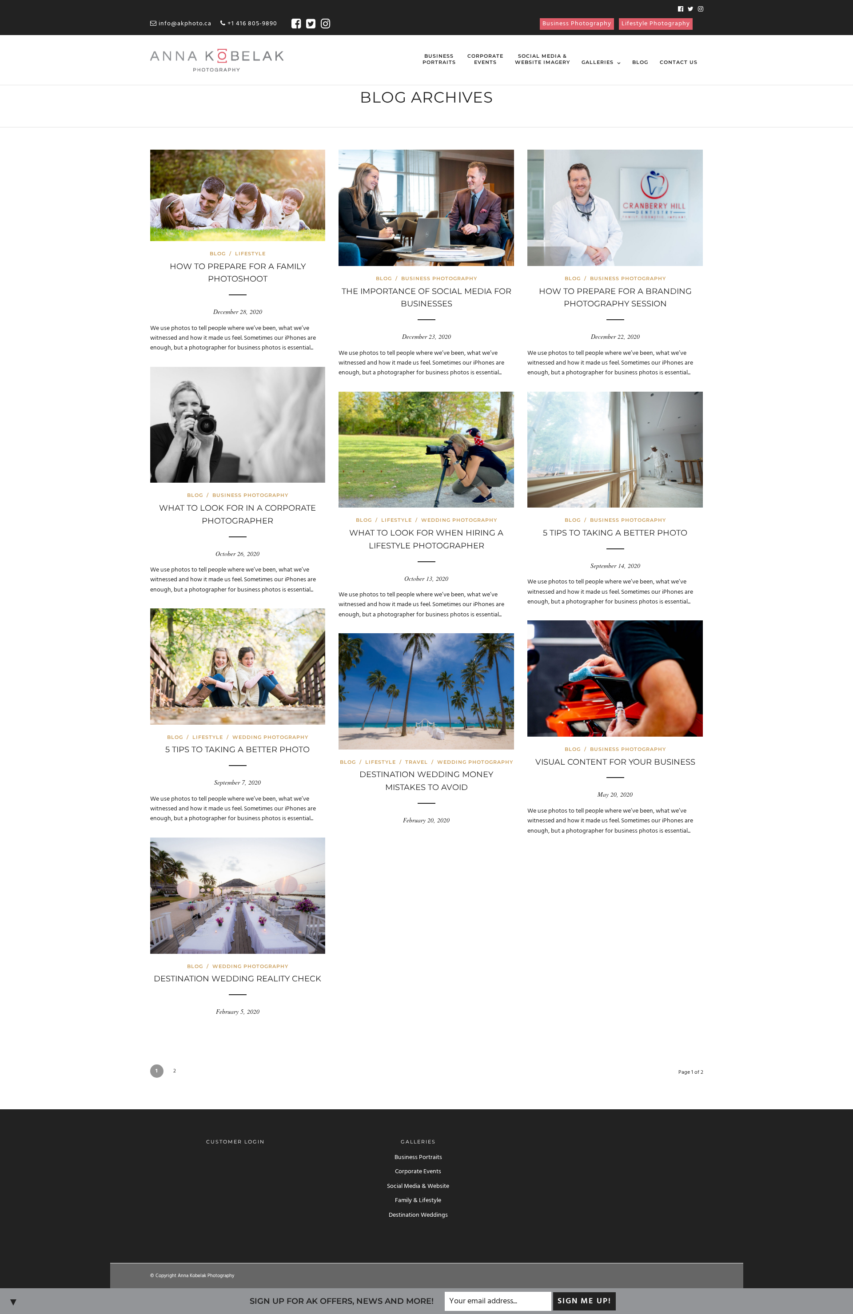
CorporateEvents (485, 59)
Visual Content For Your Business (615, 762)
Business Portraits (418, 1157)
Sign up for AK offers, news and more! (342, 1301)
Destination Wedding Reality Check (237, 979)
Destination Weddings (418, 1215)
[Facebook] (680, 9)
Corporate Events (418, 1172)
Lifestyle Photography (656, 24)
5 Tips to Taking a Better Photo (615, 533)
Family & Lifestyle (418, 1200)
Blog (640, 62)
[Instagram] (700, 9)
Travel (416, 762)
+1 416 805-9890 (251, 24)
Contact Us (679, 62)
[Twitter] (691, 9)
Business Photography (576, 24)
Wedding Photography (459, 520)
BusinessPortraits (439, 59)
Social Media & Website (418, 1186)
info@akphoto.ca (184, 24)
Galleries (598, 62)
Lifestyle (250, 253)
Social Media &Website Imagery (542, 59)
